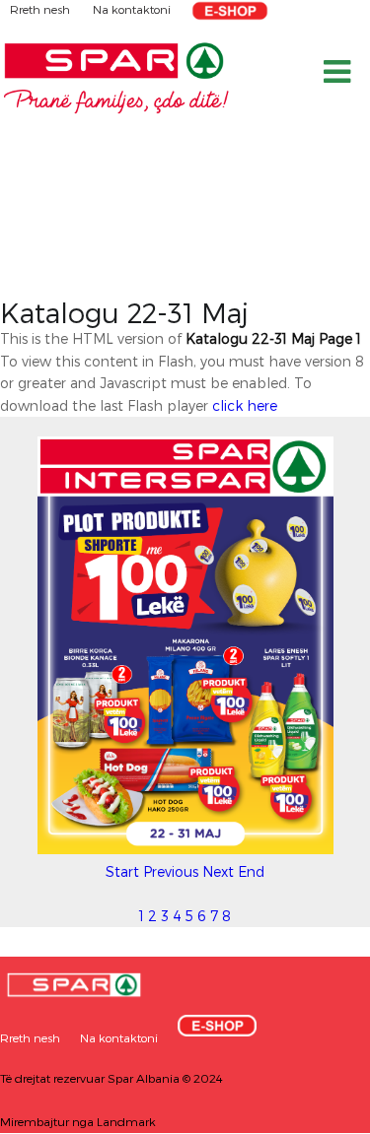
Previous (170, 871)
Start (122, 871)
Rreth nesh (41, 9)
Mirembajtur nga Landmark (78, 1121)
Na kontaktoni (132, 9)
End (251, 871)
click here (244, 405)
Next (218, 871)
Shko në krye (315, 1111)
